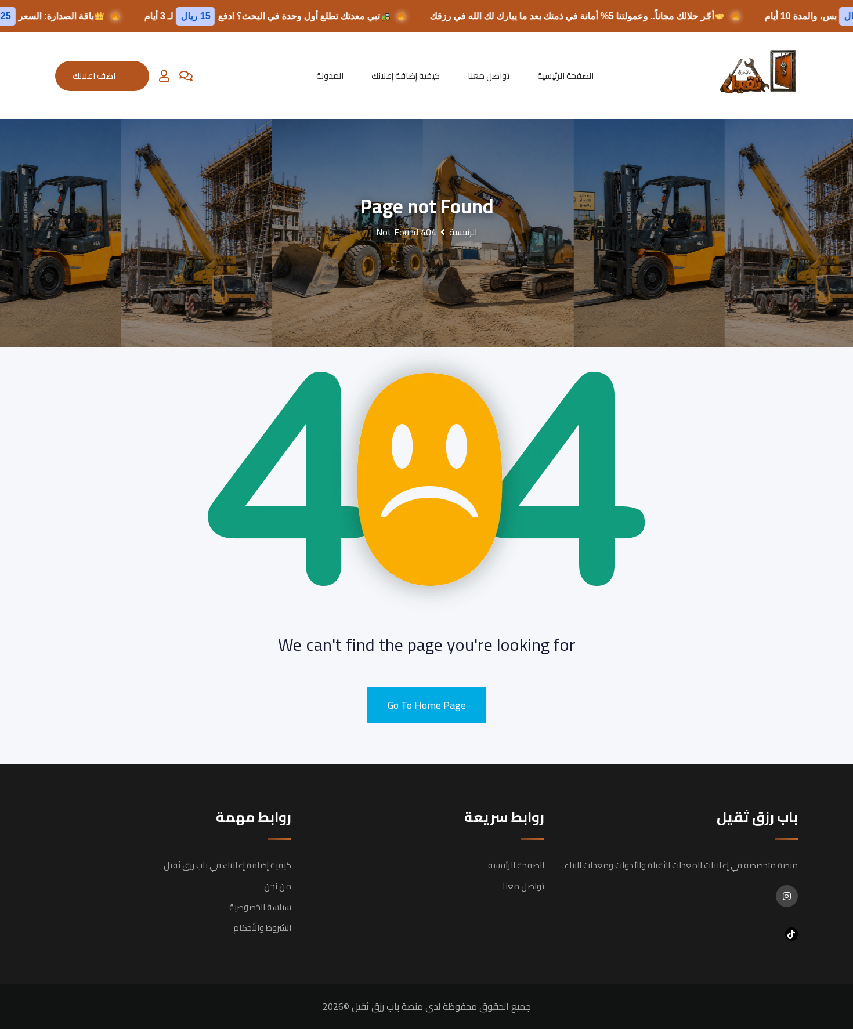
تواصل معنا (488, 75)
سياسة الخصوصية (260, 906)
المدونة (330, 75)
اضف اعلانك (94, 75)
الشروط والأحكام (262, 927)
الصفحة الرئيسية (565, 75)
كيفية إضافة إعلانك (405, 75)
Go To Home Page (427, 705)
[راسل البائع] (186, 76)
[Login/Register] (164, 76)
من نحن (277, 886)
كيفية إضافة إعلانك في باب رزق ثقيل (227, 865)
